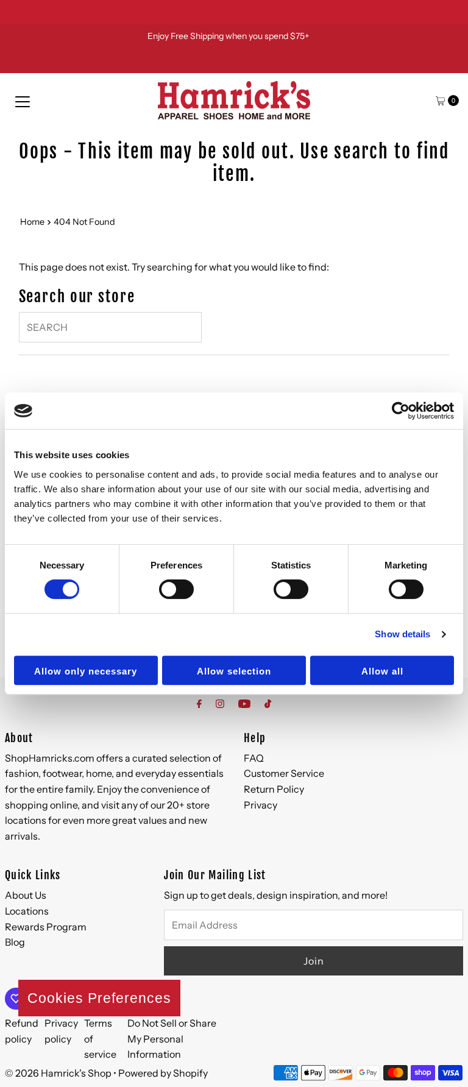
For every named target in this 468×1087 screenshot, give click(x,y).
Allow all (382, 671)
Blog (15, 942)
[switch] (176, 589)
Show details (402, 634)
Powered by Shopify (163, 1073)
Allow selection (234, 671)
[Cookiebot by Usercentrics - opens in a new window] (400, 411)
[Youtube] (244, 704)
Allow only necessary (85, 671)
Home (32, 221)
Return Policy (274, 789)
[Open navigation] (22, 100)
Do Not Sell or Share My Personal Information (171, 1038)
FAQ (254, 758)
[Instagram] (220, 704)
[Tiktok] (267, 704)
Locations (27, 911)
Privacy (260, 805)
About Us (25, 895)
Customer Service (284, 773)
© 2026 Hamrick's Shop (58, 1073)
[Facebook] (199, 704)
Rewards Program (46, 927)
